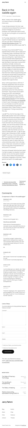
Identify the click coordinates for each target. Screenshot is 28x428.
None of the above (16, 16)
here (6, 35)
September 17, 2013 (7, 214)
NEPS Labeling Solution (8, 98)
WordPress (23, 425)
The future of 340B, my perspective (22, 182)
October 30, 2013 (6, 252)
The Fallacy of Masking (8, 387)
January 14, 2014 (6, 264)
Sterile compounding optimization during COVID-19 (10, 392)
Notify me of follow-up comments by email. (12, 345)
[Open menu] (25, 2)
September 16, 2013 (7, 199)
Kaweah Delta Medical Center (10, 43)
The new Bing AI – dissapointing (7, 382)
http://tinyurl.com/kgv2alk (9, 222)
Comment (4, 310)
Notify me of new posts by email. (10, 348)
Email (3, 333)
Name (3, 327)
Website (3, 339)
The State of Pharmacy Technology (8, 377)
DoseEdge (22, 100)
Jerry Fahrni (5, 2)
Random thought (6, 172)
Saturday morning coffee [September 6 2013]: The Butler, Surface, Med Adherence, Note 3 (10, 183)
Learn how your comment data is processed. (12, 361)
